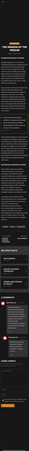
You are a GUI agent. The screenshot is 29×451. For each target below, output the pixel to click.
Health (13, 226)
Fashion (6, 226)
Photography (21, 226)
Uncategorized (14, 43)
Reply (11, 331)
